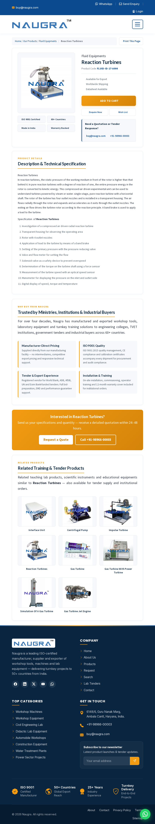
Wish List (123, 112)
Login (139, 11)
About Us (90, 657)
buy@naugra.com (27, 7)
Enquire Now (95, 112)
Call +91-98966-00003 (95, 440)
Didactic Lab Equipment (31, 731)
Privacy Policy (122, 810)
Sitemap (138, 818)
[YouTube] (43, 684)
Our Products (30, 41)
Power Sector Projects (31, 757)
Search (88, 677)
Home (18, 41)
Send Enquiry (131, 3)
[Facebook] (15, 684)
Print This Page (131, 41)
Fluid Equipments (48, 41)
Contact (89, 690)
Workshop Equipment (30, 718)
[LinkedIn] (24, 684)
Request (89, 670)
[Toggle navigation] (137, 24)
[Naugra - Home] (41, 24)
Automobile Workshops (31, 738)
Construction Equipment (31, 744)
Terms (139, 810)
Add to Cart (109, 101)
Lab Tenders (92, 683)
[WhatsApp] (52, 684)
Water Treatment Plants (31, 751)
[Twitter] (33, 684)
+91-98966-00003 (119, 136)
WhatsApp (105, 3)
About (91, 810)
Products (90, 664)
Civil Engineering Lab (29, 725)
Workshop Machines (29, 712)
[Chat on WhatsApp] (145, 814)
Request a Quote (55, 440)
